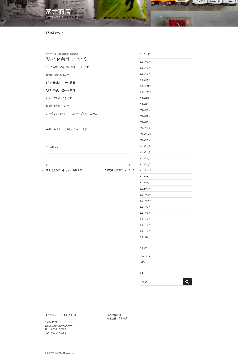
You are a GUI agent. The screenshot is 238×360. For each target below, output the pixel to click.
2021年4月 (145, 236)
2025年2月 (145, 73)
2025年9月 (145, 61)
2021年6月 (145, 224)
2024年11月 (146, 91)
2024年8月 (145, 110)
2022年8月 (145, 176)
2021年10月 (146, 200)
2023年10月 (146, 134)
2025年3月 (145, 67)
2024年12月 (146, 85)
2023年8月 (145, 146)
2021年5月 (145, 230)
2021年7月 (145, 218)
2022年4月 (145, 182)
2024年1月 (145, 128)
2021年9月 (145, 206)
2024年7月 (145, 116)
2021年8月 (145, 212)
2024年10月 (146, 98)
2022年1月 (145, 188)
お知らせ (54, 146)
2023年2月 (145, 164)
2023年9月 (145, 140)
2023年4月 (145, 152)
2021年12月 (146, 194)
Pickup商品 (145, 256)
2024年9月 (145, 104)
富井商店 (58, 11)
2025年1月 (145, 79)
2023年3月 (145, 158)
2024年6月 (145, 122)
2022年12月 (146, 170)
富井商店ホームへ (54, 32)
